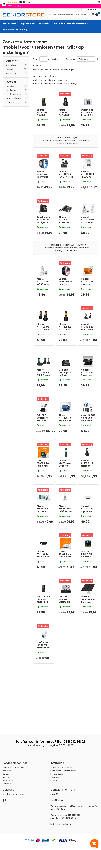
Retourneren (8, 780)
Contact (54, 780)
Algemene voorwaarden (61, 767)
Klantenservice (90, 9)
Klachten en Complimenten (63, 770)
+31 (68, 818)
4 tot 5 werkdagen (13, 98)
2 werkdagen (11, 90)
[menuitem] (9, 23)
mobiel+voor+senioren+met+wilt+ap (50, 80)
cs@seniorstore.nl (63, 824)
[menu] (50, 26)
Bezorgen (7, 777)
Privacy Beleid (56, 774)
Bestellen (7, 770)
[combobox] (67, 15)
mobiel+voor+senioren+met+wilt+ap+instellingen (55, 83)
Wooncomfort (12, 73)
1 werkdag (9, 86)
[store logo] (24, 15)
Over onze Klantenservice (14, 767)
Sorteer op (70, 59)
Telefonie (9, 69)
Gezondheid (10, 65)
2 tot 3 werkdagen (13, 94)
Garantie (7, 783)
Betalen (6, 774)
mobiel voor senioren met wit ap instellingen (53, 69)
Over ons (54, 777)
